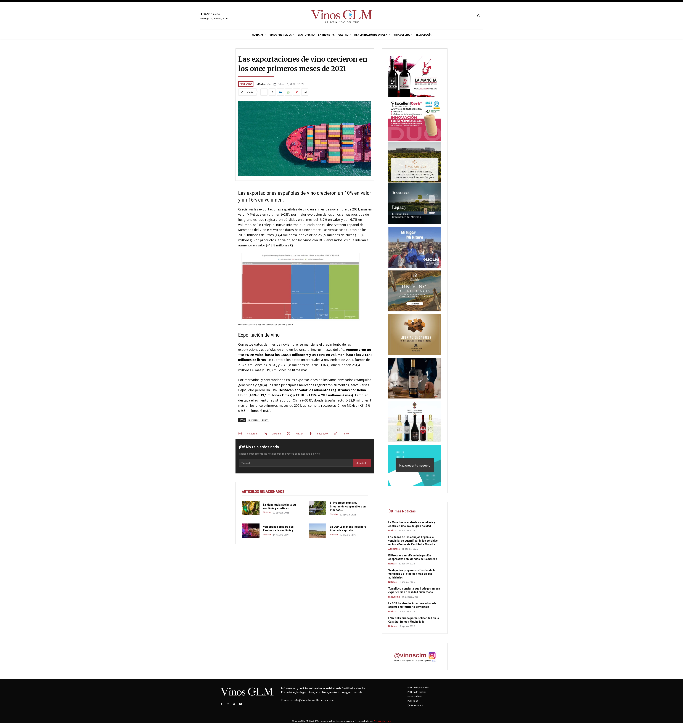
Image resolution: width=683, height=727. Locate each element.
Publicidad (412, 700)
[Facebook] (264, 92)
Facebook (322, 433)
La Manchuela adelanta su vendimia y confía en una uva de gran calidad (411, 524)
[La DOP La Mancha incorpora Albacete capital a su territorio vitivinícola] (317, 530)
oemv (265, 419)
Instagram (252, 433)
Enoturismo (394, 597)
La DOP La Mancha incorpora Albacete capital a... (348, 528)
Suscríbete (361, 463)
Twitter (299, 433)
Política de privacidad (418, 687)
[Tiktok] (335, 433)
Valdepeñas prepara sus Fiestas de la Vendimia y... (279, 528)
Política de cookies (416, 692)
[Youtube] (240, 704)
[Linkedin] (280, 92)
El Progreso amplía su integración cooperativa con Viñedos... (348, 506)
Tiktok (345, 433)
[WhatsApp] (288, 92)
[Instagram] (239, 433)
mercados (253, 419)
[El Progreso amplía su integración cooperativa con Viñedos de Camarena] (317, 508)
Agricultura (394, 549)
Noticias (246, 84)
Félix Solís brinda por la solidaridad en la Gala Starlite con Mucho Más (413, 619)
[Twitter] (272, 92)
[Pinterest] (296, 92)
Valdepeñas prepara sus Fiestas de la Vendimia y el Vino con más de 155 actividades (411, 573)
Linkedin (276, 433)
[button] (479, 16)
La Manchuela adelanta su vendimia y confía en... (279, 506)
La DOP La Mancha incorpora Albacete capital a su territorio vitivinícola (412, 605)
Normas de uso (415, 696)
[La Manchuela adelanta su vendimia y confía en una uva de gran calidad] (251, 508)
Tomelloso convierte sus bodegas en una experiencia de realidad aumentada (414, 590)
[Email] (304, 92)
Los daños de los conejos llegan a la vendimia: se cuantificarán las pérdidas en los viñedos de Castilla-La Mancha (413, 540)
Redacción (264, 84)
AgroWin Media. (382, 721)
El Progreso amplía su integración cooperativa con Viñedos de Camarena (412, 557)
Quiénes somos (415, 705)
